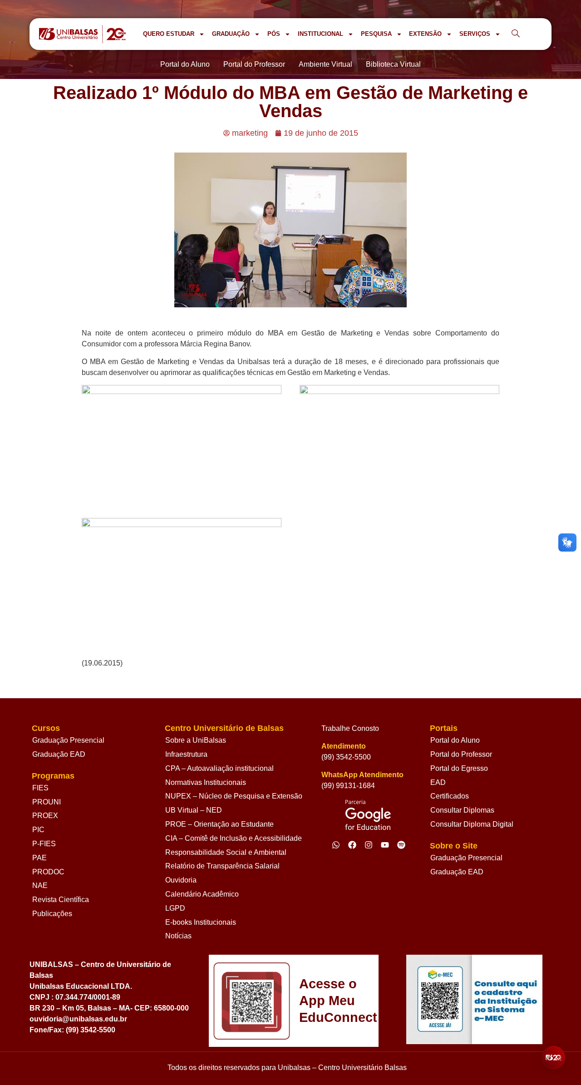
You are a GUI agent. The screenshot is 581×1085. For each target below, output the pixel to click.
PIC (38, 829)
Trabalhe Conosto (350, 728)
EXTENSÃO (425, 33)
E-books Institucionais (200, 922)
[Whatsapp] (336, 845)
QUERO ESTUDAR (168, 33)
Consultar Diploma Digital (471, 824)
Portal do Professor (461, 754)
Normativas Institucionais (205, 782)
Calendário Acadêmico (202, 894)
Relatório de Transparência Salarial (222, 866)
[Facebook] (352, 845)
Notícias (178, 936)
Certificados (449, 796)
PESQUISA (376, 33)
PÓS (273, 33)
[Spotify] (401, 845)
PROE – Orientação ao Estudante (219, 824)
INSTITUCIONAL (320, 33)
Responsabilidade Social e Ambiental (225, 852)
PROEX (45, 815)
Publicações (52, 913)
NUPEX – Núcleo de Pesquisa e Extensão (233, 796)
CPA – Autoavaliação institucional (219, 768)
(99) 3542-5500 (346, 757)
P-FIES (44, 844)
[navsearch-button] (516, 34)
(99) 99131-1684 (348, 785)
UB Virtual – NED (193, 810)
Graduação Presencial (68, 740)
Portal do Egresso (459, 768)
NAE (40, 885)
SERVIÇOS (474, 33)
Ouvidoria (181, 880)
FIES (40, 788)
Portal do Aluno (455, 740)
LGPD (175, 908)
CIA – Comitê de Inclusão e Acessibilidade (233, 838)
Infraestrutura (186, 754)
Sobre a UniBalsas (195, 740)
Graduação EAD (58, 754)
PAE (39, 858)
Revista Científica (60, 899)
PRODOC (48, 872)
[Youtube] (385, 845)
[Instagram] (368, 845)
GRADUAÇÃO (231, 33)
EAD (438, 782)
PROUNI (46, 802)
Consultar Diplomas (462, 810)
